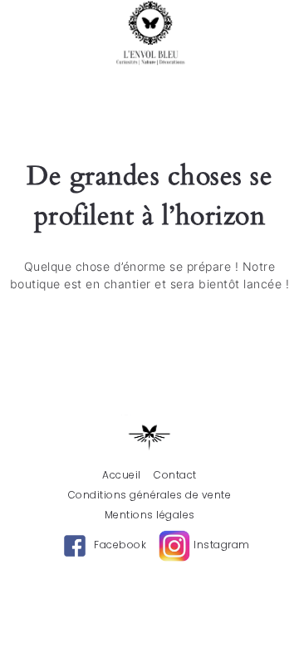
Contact (175, 475)
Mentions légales (150, 515)
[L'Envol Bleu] (149, 33)
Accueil (121, 475)
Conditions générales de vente (150, 495)
